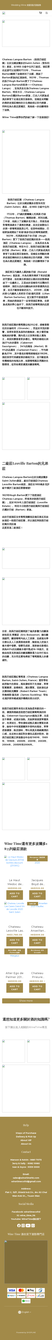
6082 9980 (34, 1163)
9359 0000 (34, 1167)
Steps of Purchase (26, 1133)
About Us (26, 1144)
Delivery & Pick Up (26, 1136)
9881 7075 (36, 1159)
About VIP (26, 1140)
